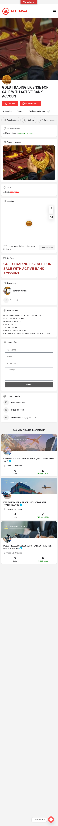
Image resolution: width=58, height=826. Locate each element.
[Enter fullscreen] (51, 217)
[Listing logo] (6, 80)
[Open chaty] (51, 819)
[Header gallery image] (29, 49)
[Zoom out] (51, 212)
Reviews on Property (39, 111)
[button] (54, 11)
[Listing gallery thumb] (29, 162)
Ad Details (7, 111)
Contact (20, 111)
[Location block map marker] (29, 223)
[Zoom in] (51, 208)
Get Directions (47, 248)
